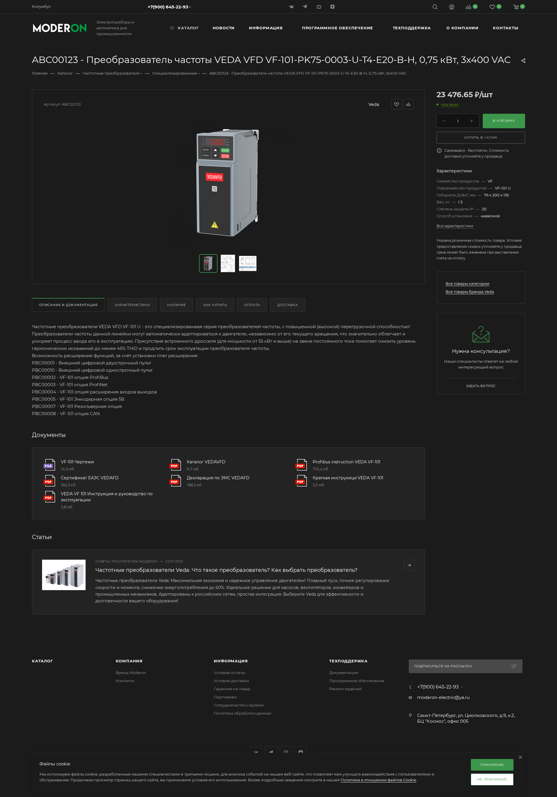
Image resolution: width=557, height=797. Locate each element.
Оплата (252, 305)
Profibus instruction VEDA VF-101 (346, 462)
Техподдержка (348, 661)
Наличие (176, 305)
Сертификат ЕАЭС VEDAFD (90, 477)
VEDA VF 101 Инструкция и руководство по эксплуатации (107, 497)
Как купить (215, 305)
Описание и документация (68, 305)
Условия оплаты (229, 672)
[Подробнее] (409, 565)
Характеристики (132, 305)
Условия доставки (231, 680)
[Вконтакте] (292, 6)
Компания (129, 661)
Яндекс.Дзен (333, 6)
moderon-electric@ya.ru (443, 697)
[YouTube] (319, 6)
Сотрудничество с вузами (239, 705)
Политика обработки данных (242, 713)
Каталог (42, 661)
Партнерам (225, 697)
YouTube (286, 752)
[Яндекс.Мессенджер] (305, 6)
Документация (343, 672)
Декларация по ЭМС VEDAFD (218, 477)
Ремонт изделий (345, 688)
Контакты (125, 680)
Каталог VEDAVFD (206, 462)
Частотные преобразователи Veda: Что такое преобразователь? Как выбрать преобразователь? (226, 570)
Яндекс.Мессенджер (271, 752)
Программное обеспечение (356, 680)
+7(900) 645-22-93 (168, 7)
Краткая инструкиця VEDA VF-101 (348, 477)
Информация (231, 661)
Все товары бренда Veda (470, 291)
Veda (373, 104)
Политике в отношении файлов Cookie (378, 780)
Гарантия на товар (232, 688)
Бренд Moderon (131, 672)
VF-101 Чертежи (77, 462)
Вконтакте (256, 752)
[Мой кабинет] (451, 7)
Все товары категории (467, 283)
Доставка (287, 305)
